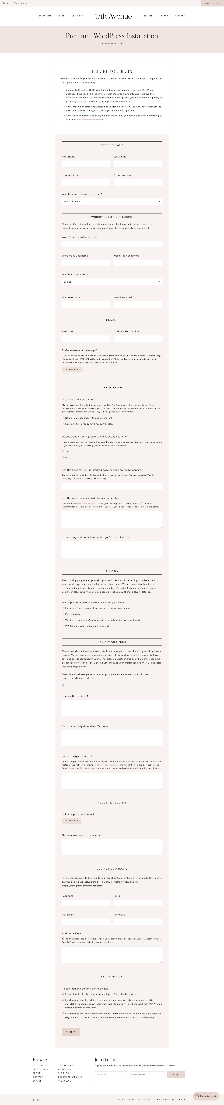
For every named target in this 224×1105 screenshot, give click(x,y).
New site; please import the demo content (88, 417)
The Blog (63, 1073)
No (66, 457)
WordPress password (127, 255)
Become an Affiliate (70, 1077)
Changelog (64, 1080)
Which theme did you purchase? (82, 194)
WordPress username (76, 255)
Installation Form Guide (89, 119)
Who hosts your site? (75, 274)
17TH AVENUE (144, 1100)
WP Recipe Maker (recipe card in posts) (87, 626)
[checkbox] (63, 607)
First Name (68, 156)
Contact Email (70, 175)
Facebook (68, 895)
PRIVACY (182, 1100)
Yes (67, 451)
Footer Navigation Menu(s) (78, 756)
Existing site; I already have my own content (89, 423)
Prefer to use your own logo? (79, 350)
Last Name (120, 156)
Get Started (40, 1065)
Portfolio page (73, 614)
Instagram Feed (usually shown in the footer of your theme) (98, 608)
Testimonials (66, 1065)
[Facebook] (42, 1100)
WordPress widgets (86, 503)
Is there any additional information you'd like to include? (96, 537)
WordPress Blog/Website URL (79, 237)
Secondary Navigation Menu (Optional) (85, 726)
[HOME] (113, 16)
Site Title (67, 331)
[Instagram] (34, 1100)
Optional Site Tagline (126, 331)
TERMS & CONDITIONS (164, 1100)
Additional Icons (72, 933)
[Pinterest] (38, 1100)
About (36, 1073)
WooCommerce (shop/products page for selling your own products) (102, 620)
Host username (71, 297)
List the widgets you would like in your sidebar (90, 498)
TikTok (117, 895)
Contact (38, 1077)
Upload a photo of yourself (78, 814)
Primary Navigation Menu (77, 696)
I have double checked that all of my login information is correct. (100, 994)
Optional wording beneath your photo (85, 835)
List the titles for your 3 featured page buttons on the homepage (103, 470)
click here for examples (106, 765)
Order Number (122, 175)
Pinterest (119, 914)
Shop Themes (40, 1069)
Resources (64, 1069)
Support (38, 1080)
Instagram (68, 914)
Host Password (123, 297)
